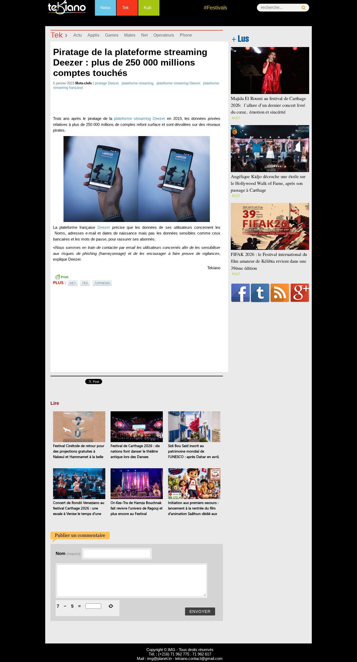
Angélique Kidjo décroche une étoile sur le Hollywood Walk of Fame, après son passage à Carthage (268, 183)
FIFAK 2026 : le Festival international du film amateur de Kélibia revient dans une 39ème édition (269, 261)
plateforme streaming (137, 83)
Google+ (300, 292)
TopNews (102, 283)
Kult (147, 7)
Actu (77, 35)
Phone (186, 35)
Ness (105, 7)
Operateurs (163, 35)
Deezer (102, 227)
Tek (125, 7)
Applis (93, 35)
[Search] (303, 8)
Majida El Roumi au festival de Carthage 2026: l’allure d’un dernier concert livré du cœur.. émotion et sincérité (268, 105)
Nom (68, 553)
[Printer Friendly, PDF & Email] (61, 276)
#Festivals (215, 7)
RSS (280, 292)
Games (111, 35)
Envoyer (200, 611)
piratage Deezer (106, 83)
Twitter (260, 292)
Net (144, 35)
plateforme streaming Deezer (178, 83)
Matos (129, 35)
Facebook (240, 292)
